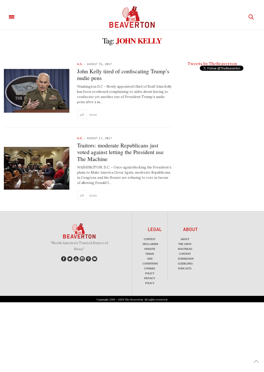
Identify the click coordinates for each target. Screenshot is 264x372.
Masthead (185, 248)
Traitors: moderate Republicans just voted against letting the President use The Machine (120, 152)
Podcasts (185, 268)
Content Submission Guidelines (186, 258)
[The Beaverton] (132, 17)
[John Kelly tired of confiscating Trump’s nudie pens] (36, 91)
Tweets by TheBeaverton (212, 63)
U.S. (80, 64)
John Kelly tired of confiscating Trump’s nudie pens (123, 74)
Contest (149, 239)
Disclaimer (150, 244)
